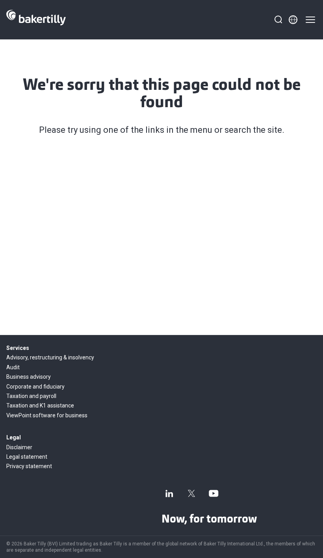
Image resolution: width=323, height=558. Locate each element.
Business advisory (28, 377)
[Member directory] (293, 19)
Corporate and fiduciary (35, 386)
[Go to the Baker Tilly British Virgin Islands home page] (36, 20)
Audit (13, 367)
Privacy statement (29, 466)
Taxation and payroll (31, 396)
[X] (191, 493)
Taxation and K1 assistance (40, 405)
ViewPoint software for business (46, 415)
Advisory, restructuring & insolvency (50, 357)
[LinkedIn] (169, 493)
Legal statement (26, 457)
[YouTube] (213, 493)
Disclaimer (19, 447)
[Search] (278, 19)
